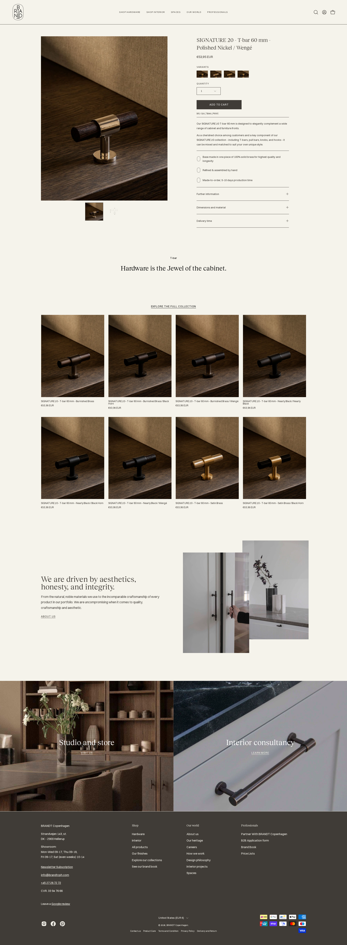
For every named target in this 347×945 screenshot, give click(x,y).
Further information (208, 194)
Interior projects (197, 866)
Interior (136, 841)
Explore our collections (147, 860)
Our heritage (195, 841)
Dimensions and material (211, 207)
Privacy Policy (188, 931)
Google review (60, 904)
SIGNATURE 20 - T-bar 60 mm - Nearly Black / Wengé (137, 503)
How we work (195, 853)
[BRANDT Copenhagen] (18, 12)
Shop (135, 825)
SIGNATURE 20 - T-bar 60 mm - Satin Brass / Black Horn (273, 503)
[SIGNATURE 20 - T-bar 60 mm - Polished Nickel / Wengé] (94, 212)
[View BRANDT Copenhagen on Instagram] (44, 924)
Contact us (135, 931)
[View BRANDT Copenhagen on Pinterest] (62, 924)
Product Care (149, 931)
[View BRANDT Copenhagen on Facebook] (53, 924)
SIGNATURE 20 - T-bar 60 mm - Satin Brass (199, 503)
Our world (193, 825)
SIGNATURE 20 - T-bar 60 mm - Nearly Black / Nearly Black (272, 402)
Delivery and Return (207, 931)
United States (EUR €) (171, 917)
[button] (316, 12)
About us (48, 616)
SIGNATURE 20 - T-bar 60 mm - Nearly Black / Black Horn (72, 503)
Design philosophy (199, 860)
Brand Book (248, 847)
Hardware (138, 834)
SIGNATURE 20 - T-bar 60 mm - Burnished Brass (67, 401)
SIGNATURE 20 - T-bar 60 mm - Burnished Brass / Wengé (207, 401)
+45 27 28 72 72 (51, 883)
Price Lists (248, 853)
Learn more (260, 752)
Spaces (191, 873)
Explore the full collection (173, 306)
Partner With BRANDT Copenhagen (264, 834)
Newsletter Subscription (57, 867)
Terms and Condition (168, 931)
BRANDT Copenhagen (177, 925)
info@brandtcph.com (55, 875)
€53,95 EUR (47, 405)
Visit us (87, 752)
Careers (192, 847)
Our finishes (140, 853)
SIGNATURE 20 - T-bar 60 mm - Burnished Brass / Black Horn (138, 402)
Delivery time (204, 220)
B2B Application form (255, 841)
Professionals (249, 825)
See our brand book (144, 866)
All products (140, 847)
